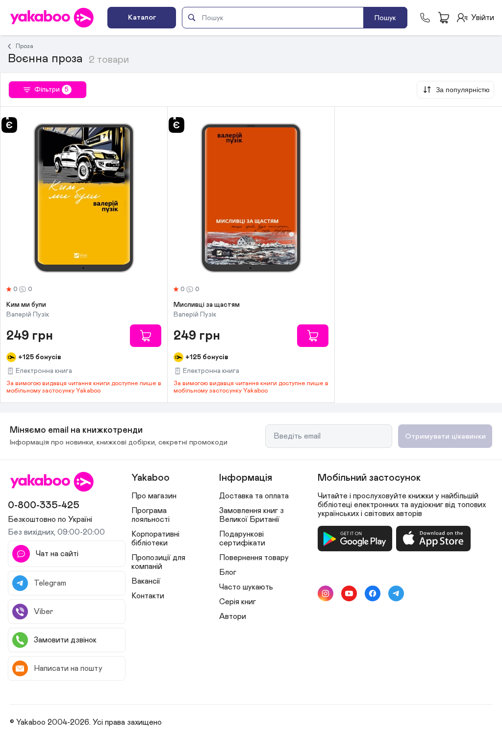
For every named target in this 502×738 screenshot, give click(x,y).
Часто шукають (246, 587)
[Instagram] (325, 593)
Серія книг (237, 602)
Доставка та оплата (254, 496)
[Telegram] (396, 593)
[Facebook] (372, 593)
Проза (24, 46)
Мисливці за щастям (207, 304)
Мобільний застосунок (369, 478)
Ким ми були (26, 304)
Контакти (147, 596)
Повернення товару (254, 558)
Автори (232, 616)
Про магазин (153, 496)
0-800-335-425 (43, 505)
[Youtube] (349, 593)
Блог (227, 572)
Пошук (385, 18)
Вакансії (145, 581)
